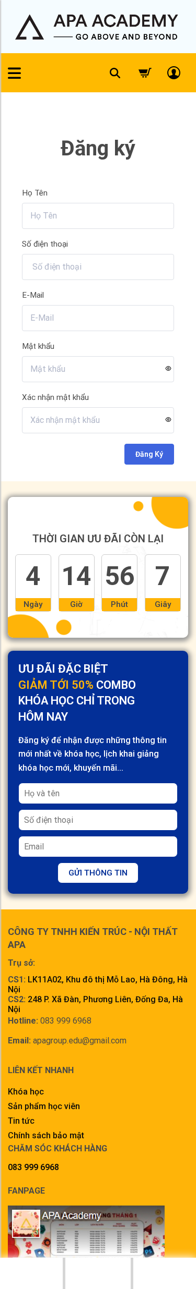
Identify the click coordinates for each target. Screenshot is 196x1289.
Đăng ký (149, 454)
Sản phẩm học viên (44, 1106)
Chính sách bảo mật (46, 1135)
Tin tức (21, 1121)
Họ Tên (35, 193)
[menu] (14, 73)
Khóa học (26, 1092)
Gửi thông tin (98, 873)
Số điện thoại (45, 244)
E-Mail (33, 295)
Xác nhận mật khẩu (55, 397)
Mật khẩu (38, 346)
